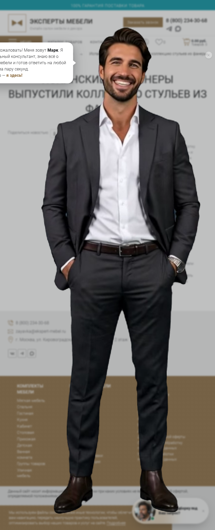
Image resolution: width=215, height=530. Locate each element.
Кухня (22, 419)
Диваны (76, 413)
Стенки (75, 431)
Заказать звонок (143, 22)
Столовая (25, 432)
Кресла (75, 419)
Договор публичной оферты (161, 437)
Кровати (76, 395)
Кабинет (24, 426)
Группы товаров (31, 463)
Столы (75, 407)
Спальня (24, 407)
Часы (74, 449)
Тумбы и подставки (86, 455)
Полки (74, 443)
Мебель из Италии (153, 394)
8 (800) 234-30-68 (186, 20)
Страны (144, 400)
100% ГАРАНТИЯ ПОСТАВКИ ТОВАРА (107, 5)
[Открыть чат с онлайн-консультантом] (123, 214)
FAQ (141, 413)
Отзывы (145, 407)
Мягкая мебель (31, 400)
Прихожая (26, 439)
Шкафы (75, 401)
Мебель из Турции (84, 462)
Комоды (76, 437)
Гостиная (25, 413)
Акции (143, 419)
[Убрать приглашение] (208, 55)
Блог (142, 425)
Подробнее (116, 523)
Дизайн (144, 431)
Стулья (75, 425)
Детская (24, 445)
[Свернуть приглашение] (203, 511)
